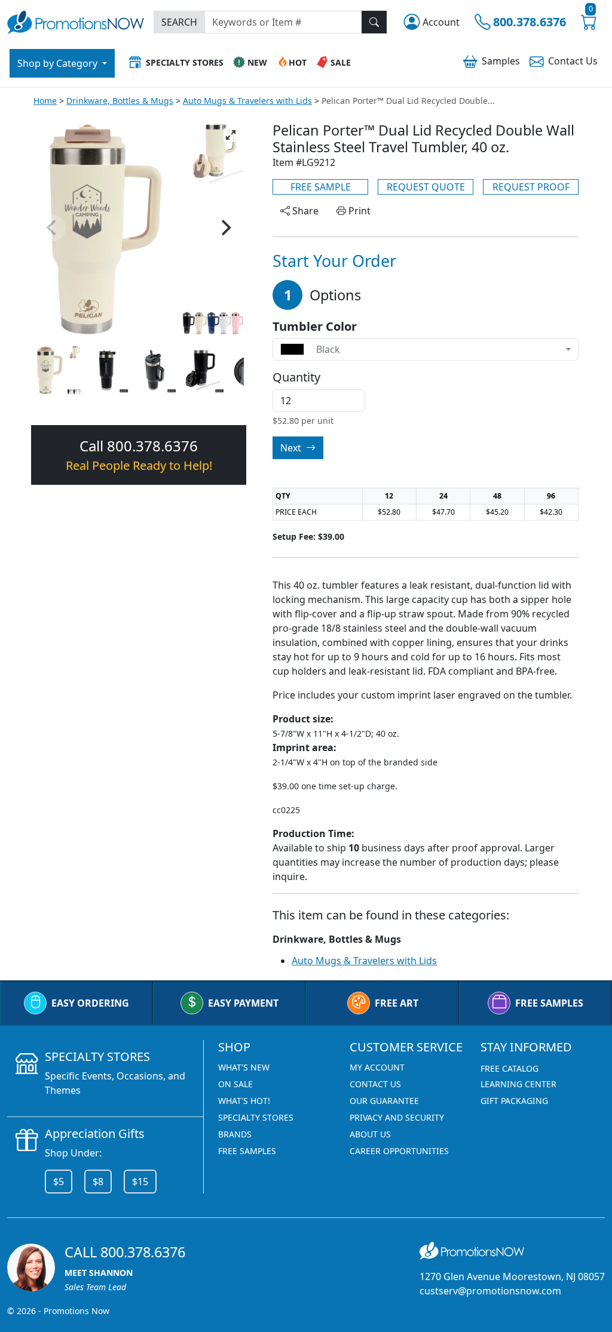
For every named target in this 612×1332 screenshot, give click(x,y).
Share (304, 210)
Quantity (296, 377)
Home (45, 100)
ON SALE (235, 1084)
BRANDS (235, 1134)
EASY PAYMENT (243, 1003)
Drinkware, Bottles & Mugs (119, 100)
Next (292, 447)
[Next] (225, 228)
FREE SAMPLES (549, 1003)
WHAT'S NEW (244, 1067)
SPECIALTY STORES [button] (185, 62)
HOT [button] (298, 62)
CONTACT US (375, 1084)
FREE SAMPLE (320, 186)
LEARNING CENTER (518, 1084)
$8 (98, 1181)
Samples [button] (501, 60)
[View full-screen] (231, 135)
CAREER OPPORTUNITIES (399, 1150)
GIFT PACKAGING (514, 1100)
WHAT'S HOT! (244, 1100)
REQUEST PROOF (531, 186)
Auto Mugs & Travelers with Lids (247, 100)
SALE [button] (341, 62)
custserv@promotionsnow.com (490, 1290)
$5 (58, 1181)
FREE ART (396, 1003)
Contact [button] (573, 60)
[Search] (374, 22)
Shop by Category (58, 63)
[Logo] (75, 21)
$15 (140, 1181)
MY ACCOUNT (377, 1067)
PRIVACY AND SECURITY (397, 1117)
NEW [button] (257, 62)
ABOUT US (370, 1134)
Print (358, 210)
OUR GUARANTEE (384, 1100)
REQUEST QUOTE (426, 186)
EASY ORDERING (90, 1003)
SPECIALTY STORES (255, 1117)
